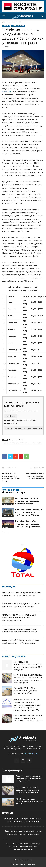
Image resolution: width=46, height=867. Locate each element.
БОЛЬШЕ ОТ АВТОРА (13, 492)
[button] (42, 16)
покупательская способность (13, 443)
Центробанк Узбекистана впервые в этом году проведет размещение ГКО (34, 474)
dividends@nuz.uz (31, 753)
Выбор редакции (16, 22)
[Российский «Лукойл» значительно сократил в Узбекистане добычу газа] (8, 524)
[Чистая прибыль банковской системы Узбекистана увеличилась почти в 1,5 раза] (7, 718)
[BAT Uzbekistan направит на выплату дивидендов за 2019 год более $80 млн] (8, 512)
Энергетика (6, 25)
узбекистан (37, 443)
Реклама (28, 860)
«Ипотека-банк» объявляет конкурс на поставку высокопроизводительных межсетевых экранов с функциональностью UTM (27, 704)
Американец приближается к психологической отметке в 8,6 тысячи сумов (11, 476)
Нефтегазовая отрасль (18, 25)
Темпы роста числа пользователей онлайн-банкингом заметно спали (19, 630)
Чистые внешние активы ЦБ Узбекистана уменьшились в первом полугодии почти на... (28, 789)
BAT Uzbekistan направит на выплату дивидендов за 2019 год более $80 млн (28, 512)
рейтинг (28, 443)
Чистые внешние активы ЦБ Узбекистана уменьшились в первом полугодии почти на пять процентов (28, 678)
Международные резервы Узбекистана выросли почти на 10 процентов (22, 594)
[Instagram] (23, 760)
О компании (19, 860)
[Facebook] (16, 760)
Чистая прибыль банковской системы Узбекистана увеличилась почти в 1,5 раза (28, 718)
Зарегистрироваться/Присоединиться (23, 428)
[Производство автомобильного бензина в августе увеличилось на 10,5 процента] (7, 665)
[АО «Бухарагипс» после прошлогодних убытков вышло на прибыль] (7, 691)
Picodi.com (6, 91)
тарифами (10, 416)
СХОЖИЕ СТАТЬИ (11, 489)
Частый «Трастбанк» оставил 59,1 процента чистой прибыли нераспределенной (19, 617)
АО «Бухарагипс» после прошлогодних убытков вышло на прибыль (26, 690)
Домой (4, 22)
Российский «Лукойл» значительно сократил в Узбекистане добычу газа (27, 524)
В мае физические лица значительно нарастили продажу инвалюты (27, 501)
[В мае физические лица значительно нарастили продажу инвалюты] (8, 501)
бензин (21, 440)
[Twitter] (29, 760)
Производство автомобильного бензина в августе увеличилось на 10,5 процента (28, 665)
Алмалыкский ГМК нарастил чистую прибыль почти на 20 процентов (20, 641)
